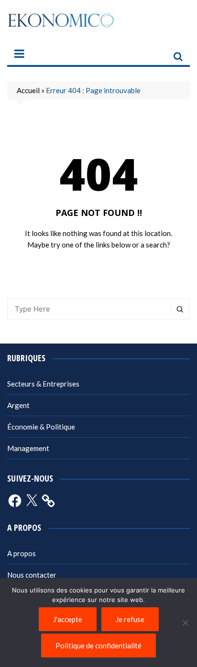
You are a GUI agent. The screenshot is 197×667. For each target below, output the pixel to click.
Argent (18, 405)
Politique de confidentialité (98, 645)
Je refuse (130, 619)
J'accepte (67, 619)
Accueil (28, 90)
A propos (21, 553)
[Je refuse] (185, 622)
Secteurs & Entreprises (43, 383)
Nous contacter (31, 574)
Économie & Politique (41, 426)
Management (28, 448)
